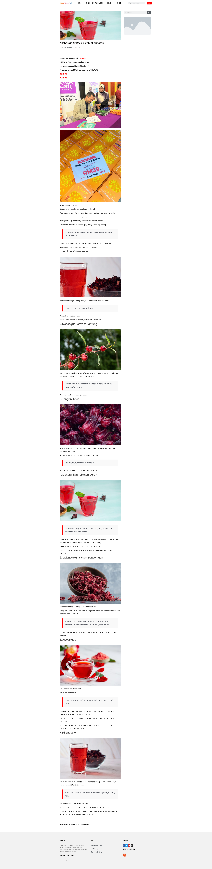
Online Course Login (95, 3)
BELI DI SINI (64, 74)
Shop (119, 3)
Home (79, 3)
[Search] (149, 12)
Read (109, 3)
